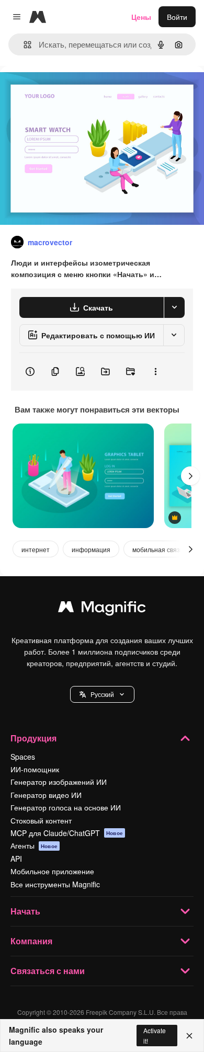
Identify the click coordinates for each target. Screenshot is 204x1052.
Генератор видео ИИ (46, 795)
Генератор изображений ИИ (58, 781)
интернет (35, 549)
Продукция (33, 738)
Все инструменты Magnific (55, 884)
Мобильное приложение (52, 871)
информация (91, 549)
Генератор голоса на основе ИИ (65, 807)
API (16, 858)
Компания (31, 941)
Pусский (102, 694)
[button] (102, 694)
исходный (70, 89)
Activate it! (154, 1035)
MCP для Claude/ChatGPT (66, 833)
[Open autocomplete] (23, 45)
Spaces (22, 756)
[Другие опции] (155, 371)
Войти (177, 17)
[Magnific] (102, 609)
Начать (25, 911)
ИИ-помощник (34, 769)
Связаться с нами (47, 971)
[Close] (189, 1036)
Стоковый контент (41, 820)
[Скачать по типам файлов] (174, 307)
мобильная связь (157, 549)
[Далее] (190, 476)
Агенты (34, 845)
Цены (141, 17)
